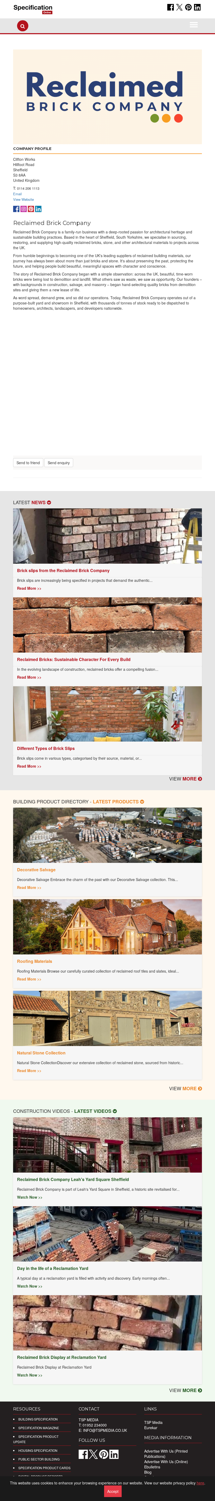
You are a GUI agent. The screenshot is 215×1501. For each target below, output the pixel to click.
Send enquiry (59, 462)
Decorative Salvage (36, 870)
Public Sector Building (39, 1459)
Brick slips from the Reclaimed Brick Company (63, 570)
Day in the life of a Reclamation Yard (52, 1268)
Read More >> (29, 588)
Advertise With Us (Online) (166, 1461)
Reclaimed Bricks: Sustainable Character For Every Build (74, 659)
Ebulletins (152, 1466)
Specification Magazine (38, 1427)
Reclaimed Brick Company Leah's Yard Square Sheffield (73, 1179)
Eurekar (150, 1427)
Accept (113, 1491)
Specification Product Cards (44, 1467)
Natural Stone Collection (41, 1053)
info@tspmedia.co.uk (105, 1430)
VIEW (183, 778)
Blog (148, 1472)
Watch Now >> (29, 1197)
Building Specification (38, 1419)
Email (17, 193)
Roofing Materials (34, 961)
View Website (23, 199)
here (200, 1482)
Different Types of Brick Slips (46, 748)
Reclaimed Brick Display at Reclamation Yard (61, 1357)
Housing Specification (37, 1450)
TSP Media (153, 1422)
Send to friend (28, 462)
